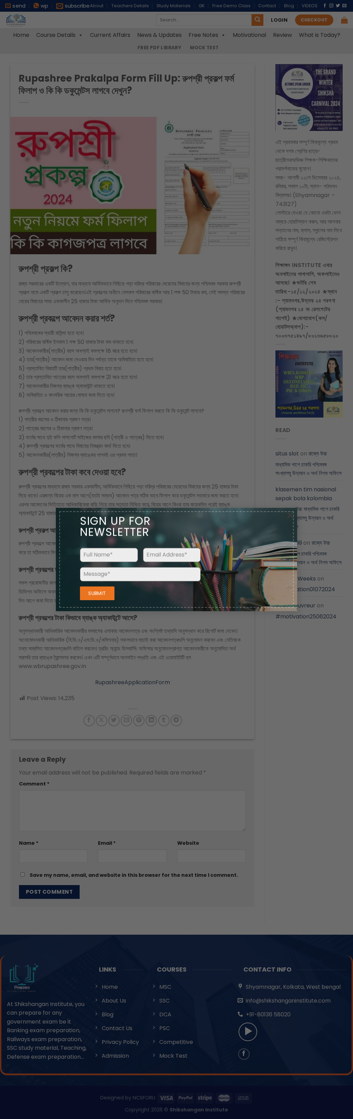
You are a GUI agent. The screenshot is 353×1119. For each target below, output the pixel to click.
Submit (97, 593)
